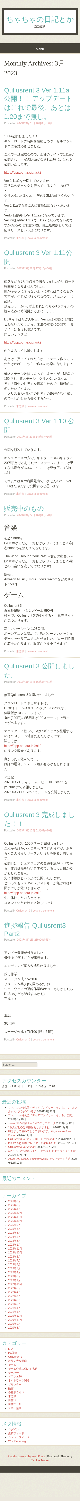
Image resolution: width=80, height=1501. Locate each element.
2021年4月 (14, 1307)
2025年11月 (15, 1217)
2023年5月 (14, 1268)
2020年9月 (14, 1323)
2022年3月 (14, 1296)
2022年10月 (15, 1284)
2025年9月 (14, 1224)
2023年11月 (15, 1248)
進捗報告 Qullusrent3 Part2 (35, 930)
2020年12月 (15, 1315)
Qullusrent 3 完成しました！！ (39, 819)
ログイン (13, 1429)
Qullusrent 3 (23, 910)
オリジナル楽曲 (17, 1360)
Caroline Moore (39, 1460)
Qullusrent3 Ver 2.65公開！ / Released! (31, 1139)
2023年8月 (14, 1256)
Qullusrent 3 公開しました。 (39, 670)
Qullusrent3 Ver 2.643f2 (22, 1146)
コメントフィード (18, 1437)
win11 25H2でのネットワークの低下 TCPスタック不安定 (42, 1151)
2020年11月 (15, 1319)
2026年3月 (14, 1205)
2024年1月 (14, 1244)
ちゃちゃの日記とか (40, 19)
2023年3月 (14, 1276)
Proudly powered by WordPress (26, 1456)
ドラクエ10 (15, 1376)
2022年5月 (14, 1288)
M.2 (10, 1348)
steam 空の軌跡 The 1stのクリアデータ (31, 1123)
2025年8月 (14, 1228)
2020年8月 (14, 1327)
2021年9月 (14, 1300)
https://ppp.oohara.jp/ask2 (22, 172)
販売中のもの (24, 508)
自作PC (12, 1400)
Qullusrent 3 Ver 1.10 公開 (39, 425)
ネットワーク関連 (18, 1380)
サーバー (13, 1372)
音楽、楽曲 (14, 1408)
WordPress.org (17, 1441)
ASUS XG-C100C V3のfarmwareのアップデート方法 (39, 1158)
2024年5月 (14, 1236)
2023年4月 (14, 1272)
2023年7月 (14, 1260)
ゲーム (12, 1364)
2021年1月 (14, 1311)
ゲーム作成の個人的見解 (22, 1368)
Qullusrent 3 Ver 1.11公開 (38, 257)
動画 (11, 1388)
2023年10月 (15, 1252)
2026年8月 (14, 1201)
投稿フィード (16, 1433)
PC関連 (12, 1352)
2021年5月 (14, 1304)
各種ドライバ (16, 1392)
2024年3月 (14, 1240)
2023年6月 (14, 1264)
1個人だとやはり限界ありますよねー (30, 1127)
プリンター (14, 1384)
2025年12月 (15, 1213)
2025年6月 (14, 1232)
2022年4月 (14, 1292)
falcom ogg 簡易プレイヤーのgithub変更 (32, 1142)
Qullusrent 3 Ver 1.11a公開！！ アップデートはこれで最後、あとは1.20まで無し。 (38, 103)
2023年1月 (14, 1280)
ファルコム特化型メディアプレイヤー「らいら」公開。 (41, 1115)
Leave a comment (37, 238)
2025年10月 (15, 1221)
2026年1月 (14, 1209)
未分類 (20, 238)
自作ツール (14, 1404)
